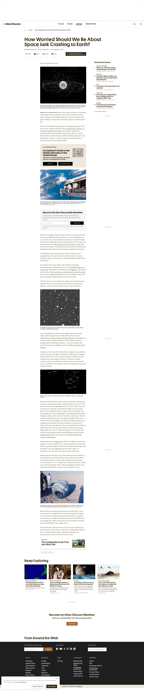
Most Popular (30, 665)
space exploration (47, 552)
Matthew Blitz (31, 49)
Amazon (50, 163)
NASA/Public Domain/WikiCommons (68, 108)
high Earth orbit (56, 274)
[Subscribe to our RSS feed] (74, 649)
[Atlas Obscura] (11, 24)
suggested (57, 441)
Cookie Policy (94, 674)
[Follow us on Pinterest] (71, 649)
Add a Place (30, 675)
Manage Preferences (38, 686)
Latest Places (30, 663)
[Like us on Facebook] (57, 649)
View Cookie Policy (22, 682)
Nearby (28, 672)
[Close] (57, 678)
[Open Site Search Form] (141, 24)
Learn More (72, 623)
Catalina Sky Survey (73, 126)
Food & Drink (45, 663)
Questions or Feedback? (72, 686)
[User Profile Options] (134, 24)
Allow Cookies (52, 686)
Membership (77, 661)
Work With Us (78, 676)
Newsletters (45, 675)
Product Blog (77, 671)
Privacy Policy (74, 226)
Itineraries (44, 665)
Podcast (44, 672)
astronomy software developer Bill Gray (61, 338)
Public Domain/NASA (74, 507)
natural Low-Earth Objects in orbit (69, 244)
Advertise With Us (95, 665)
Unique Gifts (77, 673)
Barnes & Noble (65, 163)
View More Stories (100, 111)
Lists (42, 668)
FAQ (90, 663)
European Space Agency (74, 129)
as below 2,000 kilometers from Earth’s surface (70, 272)
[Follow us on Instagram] (68, 649)
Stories (30, 30)
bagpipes (74, 270)
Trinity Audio (49, 63)
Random (29, 670)
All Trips (60, 661)
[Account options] (134, 24)
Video (43, 670)
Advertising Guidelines (93, 668)
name (51, 235)
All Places (29, 661)
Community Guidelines (77, 668)
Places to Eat (30, 668)
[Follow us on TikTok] (64, 649)
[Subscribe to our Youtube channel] (60, 649)
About (91, 661)
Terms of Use (93, 676)
